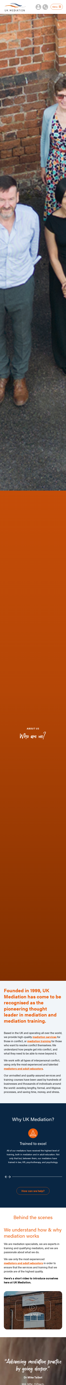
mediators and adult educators (23, 1068)
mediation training (39, 1041)
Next (9, 1176)
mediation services (45, 1037)
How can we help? (33, 1191)
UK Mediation (15, 7)
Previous (6, 1176)
